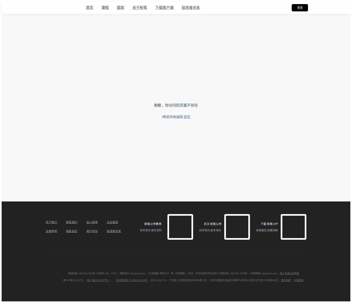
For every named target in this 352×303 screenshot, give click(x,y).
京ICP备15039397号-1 (98, 280)
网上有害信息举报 (289, 273)
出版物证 (299, 280)
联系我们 (71, 222)
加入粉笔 (92, 222)
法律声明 (51, 231)
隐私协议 (71, 231)
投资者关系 (114, 231)
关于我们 (51, 222)
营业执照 (286, 280)
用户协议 (92, 231)
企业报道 (112, 222)
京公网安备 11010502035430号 (131, 280)
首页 (187, 117)
